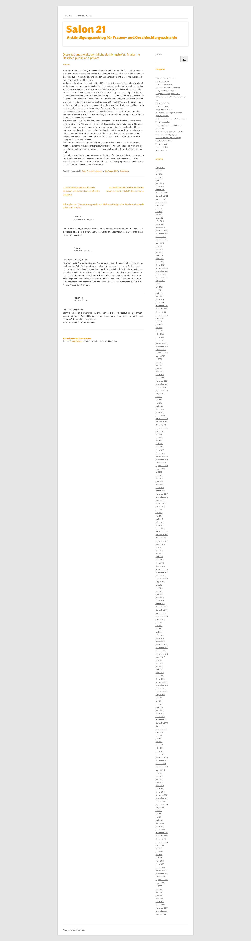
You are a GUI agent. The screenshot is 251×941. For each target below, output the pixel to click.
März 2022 (160, 334)
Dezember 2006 (162, 908)
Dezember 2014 (162, 607)
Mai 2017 (159, 516)
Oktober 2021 (161, 349)
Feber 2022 (160, 337)
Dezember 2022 (162, 306)
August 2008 (160, 845)
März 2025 (160, 221)
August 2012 (160, 694)
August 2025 (160, 205)
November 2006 (162, 911)
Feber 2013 (160, 676)
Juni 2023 (159, 287)
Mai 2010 (159, 779)
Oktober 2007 (161, 876)
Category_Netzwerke (164, 84)
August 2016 (160, 544)
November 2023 (162, 271)
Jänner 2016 (160, 566)
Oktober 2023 (161, 274)
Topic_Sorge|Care (162, 147)
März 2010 (160, 785)
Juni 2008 (159, 851)
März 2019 (160, 447)
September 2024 (162, 240)
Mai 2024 (159, 252)
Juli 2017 (159, 509)
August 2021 (160, 356)
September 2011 (162, 729)
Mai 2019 (159, 440)
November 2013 (162, 647)
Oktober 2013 (161, 651)
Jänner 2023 (160, 302)
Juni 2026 (159, 174)
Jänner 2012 (160, 716)
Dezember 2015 (162, 569)
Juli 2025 (159, 208)
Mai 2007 (159, 892)
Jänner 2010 (160, 792)
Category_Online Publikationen (168, 87)
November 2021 (162, 346)
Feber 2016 (160, 563)
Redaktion (124, 171)
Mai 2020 (159, 403)
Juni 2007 (159, 889)
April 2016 (159, 556)
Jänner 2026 (160, 189)
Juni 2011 (159, 738)
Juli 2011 (159, 735)
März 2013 (160, 673)
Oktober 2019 (161, 425)
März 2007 (160, 898)
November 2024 (162, 233)
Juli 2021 (159, 359)
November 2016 (162, 534)
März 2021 (160, 371)
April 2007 (159, 895)
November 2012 (162, 685)
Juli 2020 (159, 396)
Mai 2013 (159, 666)
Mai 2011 (159, 742)
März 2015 (160, 597)
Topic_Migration (162, 144)
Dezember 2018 (162, 456)
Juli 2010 (159, 773)
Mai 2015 (159, 591)
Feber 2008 (160, 864)
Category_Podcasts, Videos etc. (168, 94)
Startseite (67, 15)
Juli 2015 (159, 585)
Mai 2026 (159, 177)
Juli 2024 (159, 246)
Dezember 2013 (162, 644)
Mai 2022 (159, 327)
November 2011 (162, 723)
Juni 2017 (159, 513)
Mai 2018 (159, 478)
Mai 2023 (159, 290)
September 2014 (162, 616)
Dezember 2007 (162, 870)
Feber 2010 (160, 789)
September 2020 (162, 390)
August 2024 (160, 243)
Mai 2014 (159, 629)
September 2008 (162, 842)
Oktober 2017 (161, 500)
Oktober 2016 (161, 538)
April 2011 (159, 745)
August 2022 (160, 318)
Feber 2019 (160, 450)
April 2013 (159, 669)
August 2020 (160, 393)
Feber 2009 (160, 826)
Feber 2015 (160, 600)
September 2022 (162, 315)
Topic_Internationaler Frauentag (168, 137)
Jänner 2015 (160, 604)
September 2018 (162, 465)
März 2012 (160, 710)
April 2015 (159, 594)
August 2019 (160, 431)
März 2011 (160, 748)
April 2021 (159, 368)
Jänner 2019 (160, 453)
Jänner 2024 (160, 265)
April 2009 (159, 820)
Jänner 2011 (160, 754)
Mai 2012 (159, 704)
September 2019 (162, 428)
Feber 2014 (160, 638)
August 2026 (160, 168)
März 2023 (160, 296)
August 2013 (160, 657)
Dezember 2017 (162, 494)
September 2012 (162, 691)
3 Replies (66, 64)
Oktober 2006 (161, 914)
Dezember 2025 (162, 193)
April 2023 (159, 293)
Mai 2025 (159, 215)
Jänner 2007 (160, 905)
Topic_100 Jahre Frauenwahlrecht (168, 125)
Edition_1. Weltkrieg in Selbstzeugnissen (171, 119)
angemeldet (77, 341)
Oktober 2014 (161, 613)
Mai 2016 (159, 553)
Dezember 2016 (162, 531)
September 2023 (162, 277)
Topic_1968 (160, 128)
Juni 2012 (159, 701)
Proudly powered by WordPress (74, 930)
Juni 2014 (159, 625)
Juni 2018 (159, 475)
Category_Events (162, 81)
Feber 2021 (160, 375)
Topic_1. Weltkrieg (163, 122)
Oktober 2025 (161, 199)
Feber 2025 (160, 224)
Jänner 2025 (160, 227)
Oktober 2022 (161, 312)
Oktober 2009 (161, 801)
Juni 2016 (159, 550)
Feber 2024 (160, 262)
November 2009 (162, 798)
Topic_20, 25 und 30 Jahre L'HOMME (169, 131)
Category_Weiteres (163, 106)
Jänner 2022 (160, 340)
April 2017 (159, 519)
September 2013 (162, 654)
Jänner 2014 (160, 641)
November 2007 (162, 873)
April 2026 (159, 180)
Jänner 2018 (160, 491)
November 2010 (162, 760)
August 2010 (160, 770)
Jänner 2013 (160, 679)
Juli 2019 (159, 434)
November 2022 (162, 309)
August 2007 (160, 883)
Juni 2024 (159, 249)
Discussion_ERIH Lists (164, 109)
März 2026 (160, 183)
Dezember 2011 (162, 720)
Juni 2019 (159, 437)
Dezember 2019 (162, 418)
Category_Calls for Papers (165, 78)
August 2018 (160, 469)
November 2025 (162, 196)
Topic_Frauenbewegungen (92, 171)
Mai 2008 (159, 854)
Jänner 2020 (160, 415)
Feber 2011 (160, 751)
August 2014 (160, 619)
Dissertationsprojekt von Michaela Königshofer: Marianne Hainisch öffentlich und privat (81, 191)
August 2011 (160, 732)
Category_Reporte (163, 103)
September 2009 (162, 804)
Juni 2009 (159, 814)
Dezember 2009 (162, 795)
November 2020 (162, 384)
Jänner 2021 (160, 378)
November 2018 (162, 459)
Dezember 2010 (162, 757)
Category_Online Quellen (165, 90)
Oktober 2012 (161, 688)
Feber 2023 (160, 299)
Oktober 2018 (161, 462)
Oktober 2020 (161, 387)
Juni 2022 (159, 324)
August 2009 (160, 807)
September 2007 (162, 880)
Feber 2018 (160, 487)
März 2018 (160, 484)
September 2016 (162, 541)
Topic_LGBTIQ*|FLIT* (164, 141)
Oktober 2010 (161, 763)
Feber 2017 (160, 525)
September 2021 (162, 353)
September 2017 (162, 503)
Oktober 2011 (161, 726)
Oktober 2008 (161, 839)
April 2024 (159, 255)
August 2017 (160, 506)
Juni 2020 (159, 400)
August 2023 (160, 280)
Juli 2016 (159, 547)
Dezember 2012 (162, 682)
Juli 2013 (159, 660)
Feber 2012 (160, 713)
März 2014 (160, 635)
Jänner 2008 (160, 867)
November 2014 (162, 610)
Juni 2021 (159, 362)
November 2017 (162, 497)
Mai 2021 (159, 365)
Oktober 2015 (161, 575)
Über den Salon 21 (84, 15)
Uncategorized (161, 150)
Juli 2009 (159, 811)
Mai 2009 (159, 817)
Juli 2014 (159, 622)
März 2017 (160, 522)
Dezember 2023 (162, 268)
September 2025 (162, 202)
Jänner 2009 (160, 829)
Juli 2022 (159, 321)
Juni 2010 (159, 776)
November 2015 (162, 572)
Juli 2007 (159, 886)
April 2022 (159, 331)
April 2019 (159, 444)
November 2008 (162, 836)
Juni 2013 (159, 663)
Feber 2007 (160, 901)
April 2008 (159, 858)
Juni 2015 (159, 588)
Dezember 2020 (162, 381)
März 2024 (160, 258)
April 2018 (159, 481)
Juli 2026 (159, 171)
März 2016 (160, 560)
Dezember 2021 (162, 343)
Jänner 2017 (160, 528)
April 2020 (159, 406)
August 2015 (160, 582)
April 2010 (159, 782)
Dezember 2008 (162, 832)
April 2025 (159, 218)
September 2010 (162, 767)
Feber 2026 (160, 186)
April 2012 (159, 707)
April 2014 (159, 632)
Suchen (159, 54)
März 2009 (160, 823)
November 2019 (162, 422)
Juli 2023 (159, 284)
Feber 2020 (160, 412)
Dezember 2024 (162, 230)
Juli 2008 (159, 848)
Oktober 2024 (161, 237)
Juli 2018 (159, 472)
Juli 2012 (159, 698)
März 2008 (160, 861)
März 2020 (160, 409)
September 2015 (162, 578)
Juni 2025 (159, 211)
